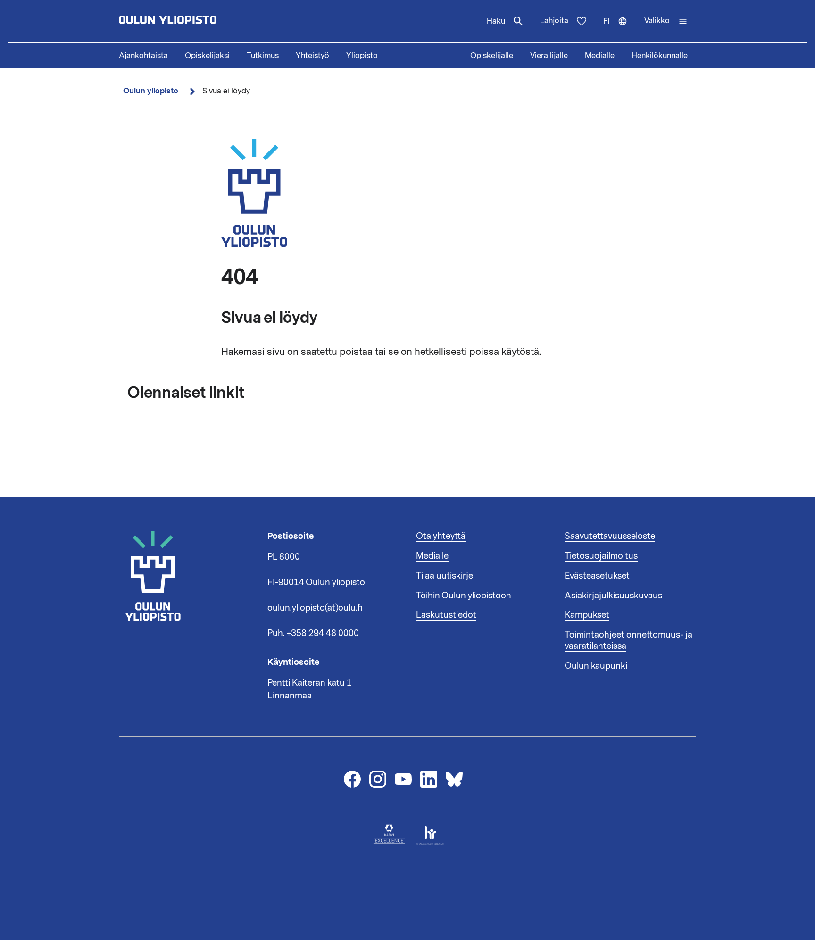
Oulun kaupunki (596, 666)
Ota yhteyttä (441, 536)
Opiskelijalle (491, 55)
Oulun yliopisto (150, 90)
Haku (496, 21)
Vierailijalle (549, 55)
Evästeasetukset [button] (597, 576)
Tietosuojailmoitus (601, 556)
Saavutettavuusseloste (610, 536)
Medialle (600, 55)
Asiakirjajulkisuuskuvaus (613, 595)
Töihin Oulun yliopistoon (463, 595)
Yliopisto (362, 55)
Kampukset (587, 615)
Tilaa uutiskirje (444, 576)
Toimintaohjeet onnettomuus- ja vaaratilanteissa (628, 640)
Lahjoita (554, 21)
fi (619, 29)
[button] (666, 21)
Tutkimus (263, 55)
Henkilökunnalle (660, 55)
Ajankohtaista (143, 55)
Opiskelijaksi (207, 55)
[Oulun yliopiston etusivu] (198, 21)
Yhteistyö (312, 55)
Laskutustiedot (446, 615)
